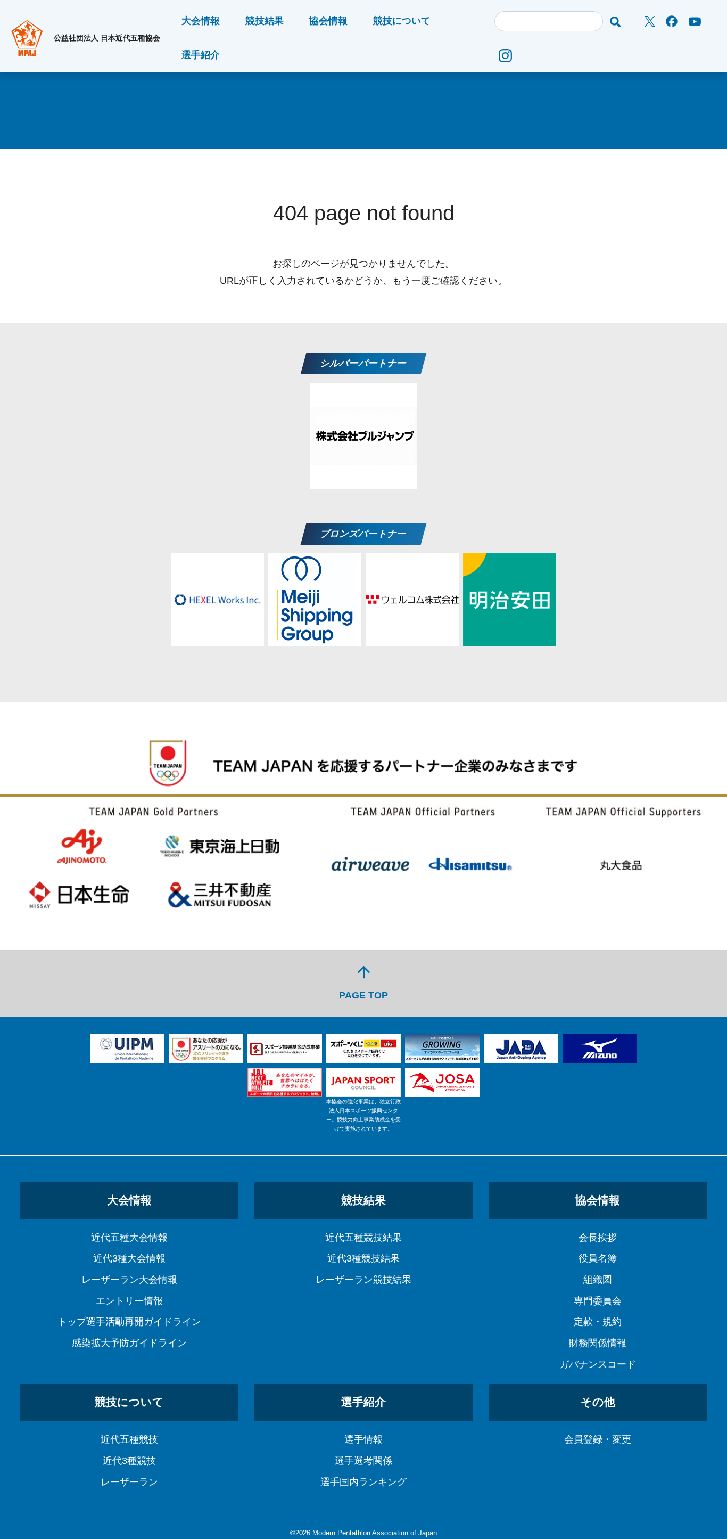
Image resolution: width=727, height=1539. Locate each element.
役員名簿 (598, 1258)
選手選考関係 (363, 1460)
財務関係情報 (597, 1343)
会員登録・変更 (597, 1439)
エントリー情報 (129, 1301)
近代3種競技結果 (363, 1258)
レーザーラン (129, 1482)
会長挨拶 (598, 1237)
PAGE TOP (363, 982)
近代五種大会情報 (129, 1237)
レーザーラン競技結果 (363, 1279)
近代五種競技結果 (363, 1237)
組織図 (597, 1279)
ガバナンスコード (597, 1364)
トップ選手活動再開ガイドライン (129, 1321)
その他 (598, 1402)
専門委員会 (598, 1301)
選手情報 (363, 1439)
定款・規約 (598, 1321)
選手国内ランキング (363, 1482)
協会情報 (328, 20)
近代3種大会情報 (129, 1258)
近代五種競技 (129, 1439)
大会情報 (200, 20)
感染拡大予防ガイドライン (129, 1343)
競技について (402, 20)
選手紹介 (200, 55)
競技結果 (264, 20)
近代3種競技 (129, 1460)
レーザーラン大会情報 (129, 1279)
